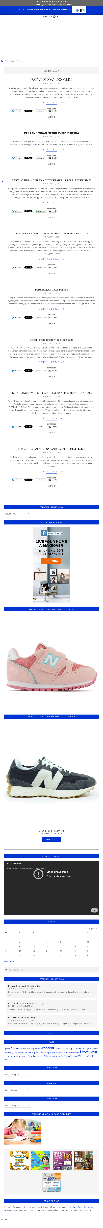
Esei (6, 1052)
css (64, 1048)
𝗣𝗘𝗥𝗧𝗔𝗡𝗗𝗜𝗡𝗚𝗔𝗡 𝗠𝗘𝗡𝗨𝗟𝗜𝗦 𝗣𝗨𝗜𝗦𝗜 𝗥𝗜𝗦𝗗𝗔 (51, 133)
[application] (51, 888)
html (42, 1053)
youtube (6, 1060)
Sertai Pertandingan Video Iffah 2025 (51, 339)
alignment (7, 1049)
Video (82, 1055)
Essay (10, 1052)
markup (64, 1052)
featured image (19, 1053)
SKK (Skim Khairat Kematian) (21, 1017)
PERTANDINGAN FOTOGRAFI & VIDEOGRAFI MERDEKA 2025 (51, 233)
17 (88, 946)
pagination (15, 1056)
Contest (58, 1048)
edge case (89, 1049)
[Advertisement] (51, 37)
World (90, 1056)
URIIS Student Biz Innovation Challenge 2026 (28, 1003)
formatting (30, 1052)
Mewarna (76, 1053)
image (47, 1052)
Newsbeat (88, 1051)
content (48, 1048)
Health (38, 1053)
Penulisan (32, 1056)
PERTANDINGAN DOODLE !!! (51, 79)
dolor (83, 1049)
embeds (95, 1049)
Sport (53, 1056)
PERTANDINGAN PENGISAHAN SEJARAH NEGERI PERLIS (51, 449)
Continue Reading (51, 102)
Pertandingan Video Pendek (51, 289)
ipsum (53, 1053)
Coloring (31, 1049)
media (71, 1053)
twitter (75, 1056)
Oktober (6, 1056)
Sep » (11, 961)
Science (47, 1056)
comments (38, 1049)
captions (25, 1049)
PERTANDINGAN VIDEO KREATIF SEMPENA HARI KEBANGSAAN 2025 (51, 392)
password (24, 1056)
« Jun (6, 961)
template (66, 1056)
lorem (58, 1053)
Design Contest (73, 1048)
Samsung (40, 1056)
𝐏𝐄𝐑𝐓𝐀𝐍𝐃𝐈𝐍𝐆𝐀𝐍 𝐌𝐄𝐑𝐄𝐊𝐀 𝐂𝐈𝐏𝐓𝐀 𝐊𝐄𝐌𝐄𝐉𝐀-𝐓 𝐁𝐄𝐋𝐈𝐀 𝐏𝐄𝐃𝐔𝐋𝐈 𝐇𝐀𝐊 (51, 180)
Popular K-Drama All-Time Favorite (24, 986)
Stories (58, 1056)
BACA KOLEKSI (51, 839)
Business (16, 1048)
